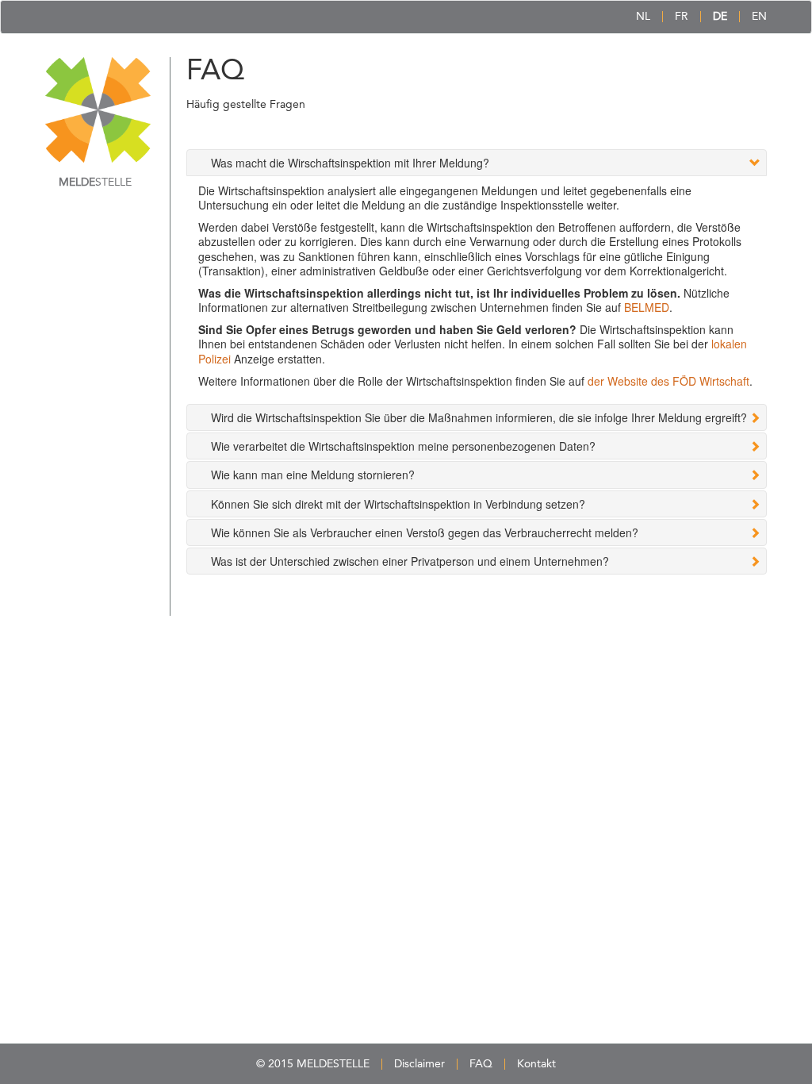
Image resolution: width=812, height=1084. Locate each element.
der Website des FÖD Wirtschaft (668, 381)
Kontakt (536, 1064)
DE (720, 16)
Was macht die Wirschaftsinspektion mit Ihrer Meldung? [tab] (350, 163)
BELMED (646, 307)
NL (643, 16)
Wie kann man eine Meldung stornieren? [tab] (313, 474)
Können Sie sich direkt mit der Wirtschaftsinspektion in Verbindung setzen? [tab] (398, 504)
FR (681, 16)
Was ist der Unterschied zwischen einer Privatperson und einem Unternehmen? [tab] (410, 561)
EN (759, 16)
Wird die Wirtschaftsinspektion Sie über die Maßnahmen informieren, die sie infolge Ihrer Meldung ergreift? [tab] (479, 417)
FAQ (480, 1064)
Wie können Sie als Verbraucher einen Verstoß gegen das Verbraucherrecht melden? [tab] (424, 532)
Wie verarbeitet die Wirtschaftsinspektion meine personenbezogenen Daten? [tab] (403, 446)
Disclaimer (419, 1064)
